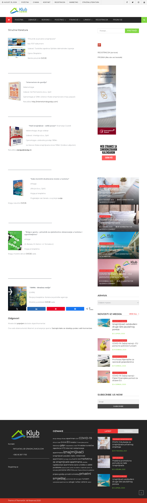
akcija (54, 438)
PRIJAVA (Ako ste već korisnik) (110, 57)
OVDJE (44, 58)
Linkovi (87, 20)
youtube (144, 2)
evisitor (74, 442)
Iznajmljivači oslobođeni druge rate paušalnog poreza (124, 327)
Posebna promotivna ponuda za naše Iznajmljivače (121, 463)
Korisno (46, 20)
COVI (77, 438)
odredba (84, 462)
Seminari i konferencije (109, 186)
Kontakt (46, 2)
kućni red (76, 459)
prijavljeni (20, 323)
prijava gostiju (59, 474)
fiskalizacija (56, 445)
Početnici (59, 20)
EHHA (63, 442)
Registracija (60, 2)
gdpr (62, 445)
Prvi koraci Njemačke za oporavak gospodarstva (123, 360)
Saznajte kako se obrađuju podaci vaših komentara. (72, 328)
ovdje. (60, 198)
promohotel (69, 479)
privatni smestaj (72, 474)
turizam (85, 479)
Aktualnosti (105, 216)
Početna (25, 2)
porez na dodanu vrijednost (78, 467)
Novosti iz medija (106, 243)
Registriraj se (13, 467)
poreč (76, 470)
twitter (133, 2)
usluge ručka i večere (77, 482)
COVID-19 (85, 438)
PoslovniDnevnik (83, 470)
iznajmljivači (73, 452)
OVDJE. (24, 203)
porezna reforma (66, 470)
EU (68, 442)
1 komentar (105, 256)
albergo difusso (61, 438)
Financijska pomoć (82, 442)
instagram (138, 2)
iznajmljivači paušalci (62, 456)
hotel (75, 445)
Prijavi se (117, 20)
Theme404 (20, 501)
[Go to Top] (141, 492)
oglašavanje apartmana (63, 465)
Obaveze (32, 20)
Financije (73, 20)
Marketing (73, 2)
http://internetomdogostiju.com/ (45, 102)
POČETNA (19, 20)
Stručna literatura (90, 2)
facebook (127, 2)
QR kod (76, 479)
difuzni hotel (56, 442)
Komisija (65, 459)
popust (64, 467)
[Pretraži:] (118, 31)
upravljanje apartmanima (60, 482)
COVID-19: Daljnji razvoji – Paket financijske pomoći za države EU (125, 378)
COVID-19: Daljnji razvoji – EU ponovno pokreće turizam (125, 344)
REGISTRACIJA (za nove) (108, 53)
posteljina (91, 470)
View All (133, 314)
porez (68, 467)
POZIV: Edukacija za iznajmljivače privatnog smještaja (112, 192)
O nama (36, 2)
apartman (70, 438)
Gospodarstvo (70, 445)
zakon (89, 482)
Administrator (127, 200)
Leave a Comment (108, 202)
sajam (80, 479)
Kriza (70, 459)
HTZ (63, 448)
